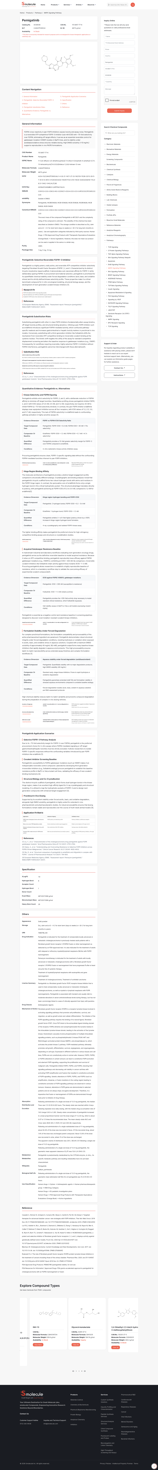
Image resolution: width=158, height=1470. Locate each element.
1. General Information (29, 96)
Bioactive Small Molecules (116, 220)
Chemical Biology (113, 180)
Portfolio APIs (111, 215)
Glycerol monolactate (33, 1327)
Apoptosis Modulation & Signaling (119, 292)
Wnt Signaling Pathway (116, 271)
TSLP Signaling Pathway (116, 306)
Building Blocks (112, 195)
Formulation (111, 210)
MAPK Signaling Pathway (53, 13)
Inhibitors (74, 1411)
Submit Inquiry (119, 111)
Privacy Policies (105, 1450)
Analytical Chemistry (78, 1406)
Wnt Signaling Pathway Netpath (119, 257)
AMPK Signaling (113, 319)
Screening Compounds (115, 159)
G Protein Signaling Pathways (118, 250)
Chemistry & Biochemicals (80, 1391)
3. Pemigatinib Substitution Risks (33, 107)
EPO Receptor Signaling (116, 323)
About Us (90, 5)
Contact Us (24, 1400)
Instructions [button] (118, 375)
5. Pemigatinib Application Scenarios (73, 96)
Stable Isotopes (112, 205)
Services (67, 5)
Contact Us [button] (118, 368)
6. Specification (65, 100)
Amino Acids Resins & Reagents (118, 190)
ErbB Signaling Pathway (116, 264)
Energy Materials (112, 154)
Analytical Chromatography (116, 235)
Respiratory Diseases (128, 1393)
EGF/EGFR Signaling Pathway (118, 303)
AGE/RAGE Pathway (115, 278)
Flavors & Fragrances (114, 185)
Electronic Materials (113, 144)
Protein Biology (76, 1401)
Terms (136, 1450)
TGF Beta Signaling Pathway (118, 285)
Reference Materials (114, 225)
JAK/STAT (111, 310)
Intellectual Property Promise (122, 1450)
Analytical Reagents (113, 230)
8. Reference (64, 107)
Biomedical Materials (114, 149)
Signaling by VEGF (114, 299)
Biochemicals (111, 164)
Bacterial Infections (128, 1425)
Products (54, 5)
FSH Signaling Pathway (116, 296)
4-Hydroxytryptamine (112, 1327)
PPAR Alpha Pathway (115, 282)
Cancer (123, 1398)
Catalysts (110, 174)
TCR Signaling (113, 326)
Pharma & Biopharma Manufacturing (83, 1396)
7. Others (63, 103)
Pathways (38, 13)
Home (44, 5)
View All (28, 1345)
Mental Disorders (127, 1408)
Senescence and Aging (129, 1413)
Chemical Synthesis (113, 169)
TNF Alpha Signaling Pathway (118, 254)
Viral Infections (126, 1403)
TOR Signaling (113, 247)
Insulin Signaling (113, 289)
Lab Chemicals (112, 200)
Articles (79, 5)
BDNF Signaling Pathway (117, 275)
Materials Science (77, 1386)
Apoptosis (111, 261)
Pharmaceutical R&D (128, 1381)
